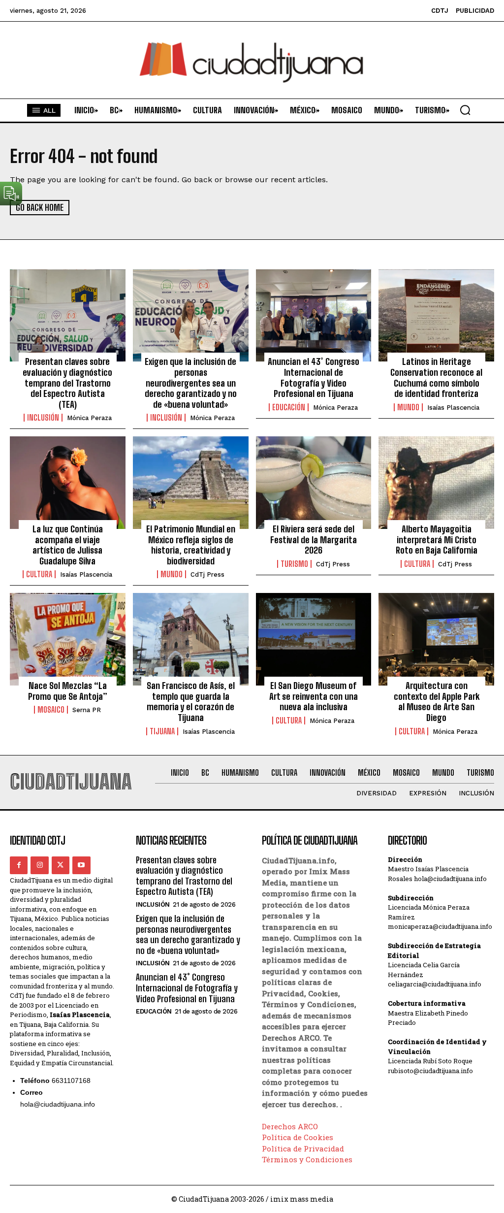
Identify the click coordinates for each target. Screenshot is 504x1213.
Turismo (294, 564)
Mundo (408, 407)
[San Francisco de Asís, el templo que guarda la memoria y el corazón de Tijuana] (191, 639)
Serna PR (86, 710)
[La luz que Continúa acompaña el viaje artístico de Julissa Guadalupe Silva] (68, 482)
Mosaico (50, 710)
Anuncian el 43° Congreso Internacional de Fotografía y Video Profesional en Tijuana (313, 377)
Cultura (39, 574)
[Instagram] (39, 865)
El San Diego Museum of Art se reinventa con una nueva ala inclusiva (313, 696)
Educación (288, 407)
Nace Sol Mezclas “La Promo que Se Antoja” (67, 691)
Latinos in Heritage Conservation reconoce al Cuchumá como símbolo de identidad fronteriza (436, 377)
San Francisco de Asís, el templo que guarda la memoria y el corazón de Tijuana (191, 701)
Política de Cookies (297, 1137)
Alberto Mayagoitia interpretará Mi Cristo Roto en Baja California (436, 540)
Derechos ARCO (290, 1126)
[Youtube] (81, 865)
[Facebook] (19, 865)
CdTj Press (207, 574)
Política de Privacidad (303, 1148)
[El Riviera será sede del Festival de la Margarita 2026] (314, 482)
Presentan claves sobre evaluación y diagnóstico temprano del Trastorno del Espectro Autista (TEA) (67, 382)
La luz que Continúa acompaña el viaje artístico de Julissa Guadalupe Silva (67, 545)
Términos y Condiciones (307, 1159)
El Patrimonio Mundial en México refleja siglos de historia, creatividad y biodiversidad (190, 545)
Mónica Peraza (89, 418)
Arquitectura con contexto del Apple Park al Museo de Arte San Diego (436, 701)
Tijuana (162, 731)
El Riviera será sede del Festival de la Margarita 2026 (313, 540)
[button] (465, 110)
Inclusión (43, 418)
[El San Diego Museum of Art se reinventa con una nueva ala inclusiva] (314, 639)
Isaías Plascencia (453, 407)
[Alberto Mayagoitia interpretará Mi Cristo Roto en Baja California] (436, 482)
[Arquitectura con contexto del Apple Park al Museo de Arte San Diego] (436, 639)
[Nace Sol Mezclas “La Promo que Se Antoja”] (68, 639)
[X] (60, 865)
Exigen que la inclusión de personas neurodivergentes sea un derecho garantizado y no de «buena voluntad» (191, 382)
